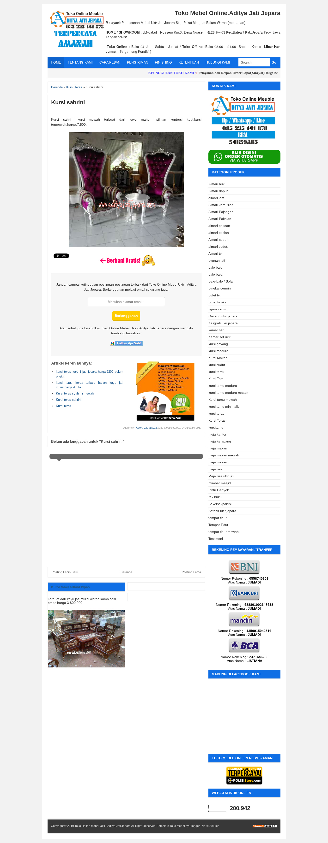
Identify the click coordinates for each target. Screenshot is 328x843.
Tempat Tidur (218, 525)
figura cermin (218, 309)
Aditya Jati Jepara (146, 427)
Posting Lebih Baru (65, 572)
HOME (56, 62)
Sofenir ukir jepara (222, 511)
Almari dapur (218, 191)
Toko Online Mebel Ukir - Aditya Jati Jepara (103, 826)
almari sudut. (218, 246)
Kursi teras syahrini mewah (75, 393)
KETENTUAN (189, 62)
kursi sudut (216, 365)
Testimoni (215, 539)
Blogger (194, 826)
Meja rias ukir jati (221, 476)
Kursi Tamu (216, 379)
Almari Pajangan (220, 212)
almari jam (216, 198)
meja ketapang (219, 441)
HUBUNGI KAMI (218, 62)
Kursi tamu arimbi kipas (70, 587)
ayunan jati (216, 260)
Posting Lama (191, 572)
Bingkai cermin (219, 288)
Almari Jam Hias (220, 205)
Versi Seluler (210, 826)
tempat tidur (217, 518)
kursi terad (216, 413)
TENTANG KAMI (80, 62)
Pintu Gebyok (218, 490)
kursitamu (215, 427)
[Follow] (126, 345)
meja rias (215, 469)
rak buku (215, 497)
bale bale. (215, 274)
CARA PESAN (109, 62)
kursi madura (218, 351)
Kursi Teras (216, 420)
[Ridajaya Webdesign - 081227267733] (165, 420)
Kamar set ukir (219, 337)
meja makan (217, 448)
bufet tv (214, 295)
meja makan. (218, 462)
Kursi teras (63, 406)
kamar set (216, 330)
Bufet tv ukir (217, 302)
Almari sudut (217, 240)
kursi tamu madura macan (228, 393)
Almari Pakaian (219, 219)
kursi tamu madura (222, 386)
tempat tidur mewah (223, 532)
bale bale (215, 267)
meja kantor (217, 434)
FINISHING (163, 62)
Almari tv (215, 253)
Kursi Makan (217, 358)
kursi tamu (216, 372)
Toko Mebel (177, 826)
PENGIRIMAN (137, 62)
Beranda (126, 572)
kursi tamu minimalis (223, 406)
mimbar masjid (219, 483)
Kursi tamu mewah (222, 399)
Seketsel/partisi (219, 504)
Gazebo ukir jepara (222, 316)
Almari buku (217, 184)
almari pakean (219, 226)
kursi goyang (218, 344)
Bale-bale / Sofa (220, 281)
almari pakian (218, 233)
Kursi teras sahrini (68, 399)
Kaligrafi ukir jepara (223, 323)
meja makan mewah (223, 455)
